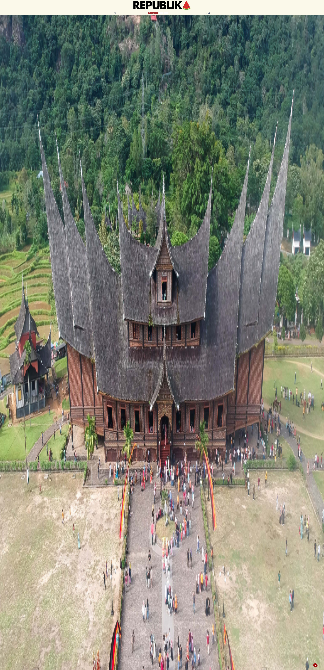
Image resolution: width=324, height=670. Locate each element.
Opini (166, 13)
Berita (161, 13)
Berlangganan (153, 13)
